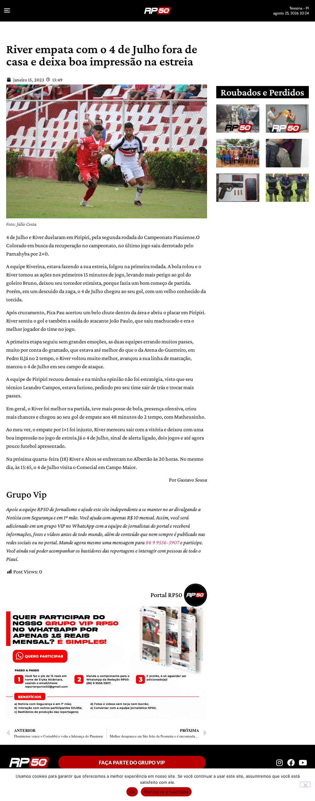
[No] (305, 784)
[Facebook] (291, 762)
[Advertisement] (267, 255)
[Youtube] (303, 762)
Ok (132, 791)
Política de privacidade (166, 791)
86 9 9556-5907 (162, 542)
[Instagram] (279, 762)
